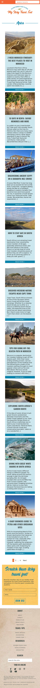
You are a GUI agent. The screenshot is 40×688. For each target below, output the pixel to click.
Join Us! (20, 600)
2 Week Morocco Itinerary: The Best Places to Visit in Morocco (20, 60)
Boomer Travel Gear (20, 645)
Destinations (20, 635)
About (20, 615)
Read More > (20, 89)
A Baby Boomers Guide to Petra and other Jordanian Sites (20, 524)
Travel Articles (20, 632)
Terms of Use (20, 620)
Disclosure (20, 624)
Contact (20, 617)
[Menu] (2, 2)
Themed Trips (20, 637)
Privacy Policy (20, 622)
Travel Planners (20, 647)
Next (25, 560)
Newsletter (20, 650)
